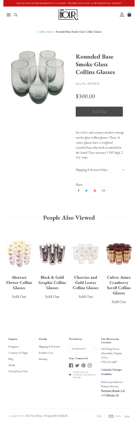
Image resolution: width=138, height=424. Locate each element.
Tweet (86, 190)
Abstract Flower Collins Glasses (19, 282)
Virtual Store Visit (18, 371)
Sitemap (43, 359)
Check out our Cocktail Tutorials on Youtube (84, 375)
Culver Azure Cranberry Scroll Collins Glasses (119, 285)
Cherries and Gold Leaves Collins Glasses (85, 282)
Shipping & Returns (49, 346)
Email (103, 190)
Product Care (46, 352)
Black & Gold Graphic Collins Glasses (52, 282)
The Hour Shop (33, 415)
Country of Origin (18, 352)
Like (78, 190)
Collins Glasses (46, 31)
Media (11, 365)
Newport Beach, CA (113, 390)
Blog (10, 359)
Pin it (95, 190)
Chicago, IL (112, 395)
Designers (13, 346)
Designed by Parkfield (55, 415)
